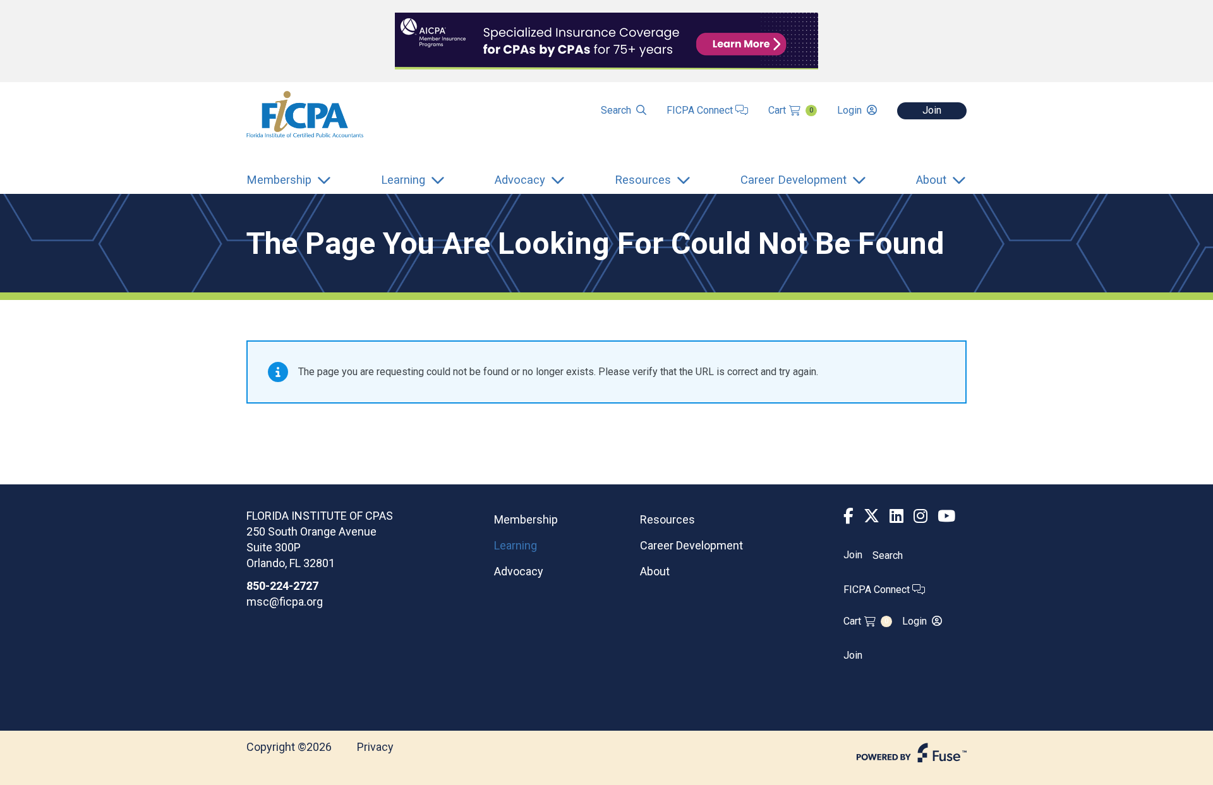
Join (931, 110)
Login (849, 110)
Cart (790, 110)
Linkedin (896, 516)
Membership (526, 519)
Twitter (871, 516)
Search (616, 110)
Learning (515, 545)
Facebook (848, 516)
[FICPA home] (304, 113)
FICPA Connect (701, 110)
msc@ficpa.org (284, 601)
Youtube (946, 516)
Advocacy (518, 571)
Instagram (920, 516)
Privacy (375, 746)
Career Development (691, 545)
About (655, 571)
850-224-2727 (282, 585)
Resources (667, 519)
